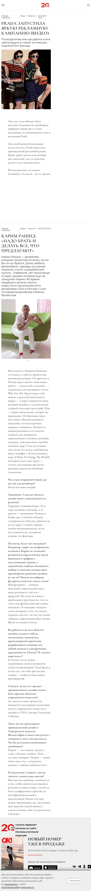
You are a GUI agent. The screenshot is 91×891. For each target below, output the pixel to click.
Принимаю (75, 881)
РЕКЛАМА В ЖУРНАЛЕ (26, 832)
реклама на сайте (25, 828)
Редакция (21, 836)
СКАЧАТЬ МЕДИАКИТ (26, 825)
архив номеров (35, 855)
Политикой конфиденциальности (17, 887)
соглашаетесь (11, 884)
